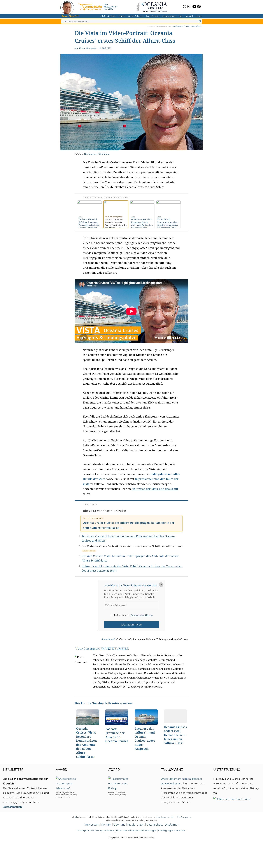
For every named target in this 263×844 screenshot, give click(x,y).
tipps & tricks (152, 16)
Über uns (119, 824)
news (198, 16)
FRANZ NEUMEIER (114, 649)
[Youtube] (194, 6)
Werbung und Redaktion (96, 154)
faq (180, 16)
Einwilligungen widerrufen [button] (172, 830)
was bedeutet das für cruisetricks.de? (187, 26)
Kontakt (106, 824)
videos (121, 16)
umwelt (189, 16)
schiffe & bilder (108, 16)
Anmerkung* (108, 639)
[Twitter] (184, 6)
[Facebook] (199, 6)
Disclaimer (171, 824)
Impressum (92, 824)
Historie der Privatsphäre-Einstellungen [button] (136, 830)
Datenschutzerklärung (142, 615)
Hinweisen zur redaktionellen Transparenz (173, 817)
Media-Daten (135, 824)
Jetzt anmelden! (12, 806)
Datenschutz (154, 824)
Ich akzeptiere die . (132, 615)
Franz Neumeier (87, 48)
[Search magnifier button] (200, 21)
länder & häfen (135, 16)
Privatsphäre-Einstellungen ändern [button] (95, 830)
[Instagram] (189, 6)
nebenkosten (169, 16)
